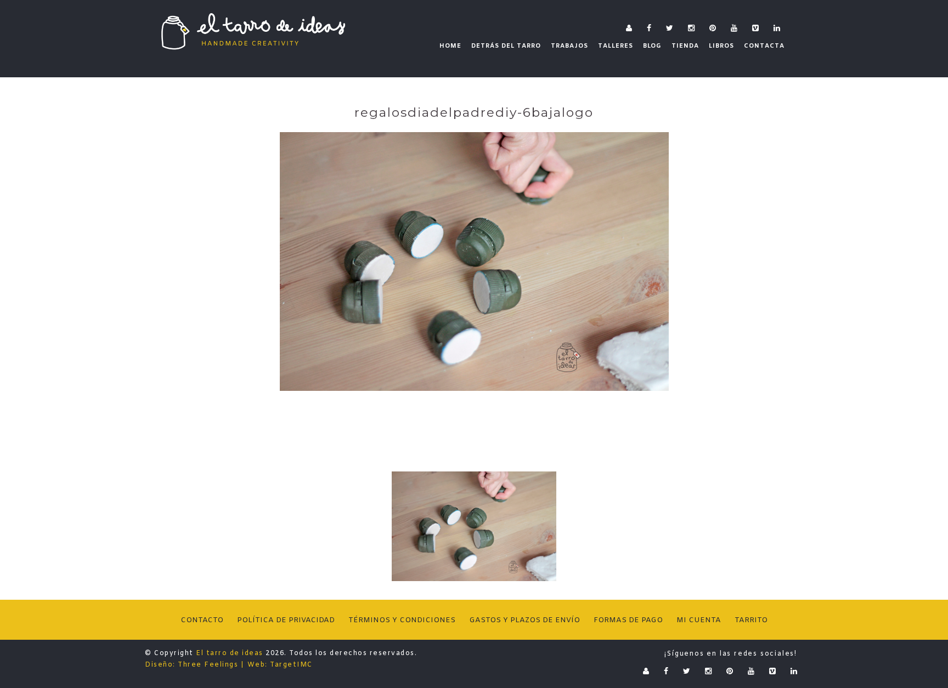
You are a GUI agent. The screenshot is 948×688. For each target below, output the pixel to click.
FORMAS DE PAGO (628, 620)
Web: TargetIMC (280, 665)
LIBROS (721, 46)
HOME (450, 46)
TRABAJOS (569, 46)
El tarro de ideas (229, 653)
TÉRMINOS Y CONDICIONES (401, 620)
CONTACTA (764, 46)
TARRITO (751, 620)
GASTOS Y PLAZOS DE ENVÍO (524, 620)
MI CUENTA (698, 620)
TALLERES (615, 46)
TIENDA (685, 46)
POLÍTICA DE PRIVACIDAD (286, 620)
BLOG (652, 46)
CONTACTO (201, 620)
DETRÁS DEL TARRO (506, 46)
